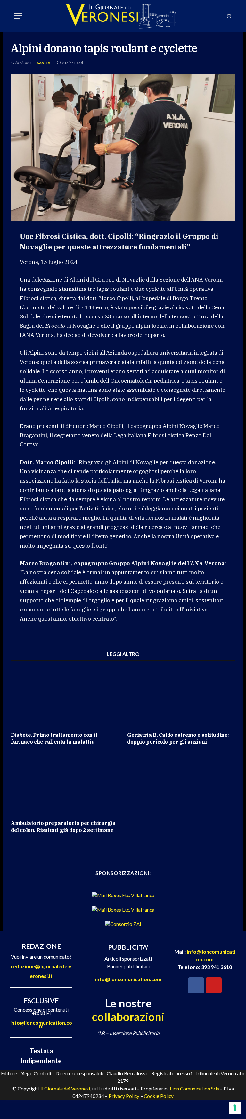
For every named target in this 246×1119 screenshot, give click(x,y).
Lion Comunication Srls (194, 1088)
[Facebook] (196, 985)
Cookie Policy (159, 1096)
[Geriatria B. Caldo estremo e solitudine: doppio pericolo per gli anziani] (181, 696)
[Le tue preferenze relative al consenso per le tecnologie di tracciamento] (235, 1108)
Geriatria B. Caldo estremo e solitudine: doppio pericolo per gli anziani (178, 738)
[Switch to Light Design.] (228, 16)
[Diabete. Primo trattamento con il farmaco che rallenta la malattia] (65, 696)
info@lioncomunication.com (41, 1024)
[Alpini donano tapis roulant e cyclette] (123, 147)
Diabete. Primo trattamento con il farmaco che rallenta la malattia (54, 738)
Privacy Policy (124, 1096)
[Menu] (18, 16)
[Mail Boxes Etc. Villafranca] (123, 895)
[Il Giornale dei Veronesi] (121, 16)
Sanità (43, 63)
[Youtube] (214, 985)
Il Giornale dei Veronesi (65, 1088)
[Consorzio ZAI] (123, 924)
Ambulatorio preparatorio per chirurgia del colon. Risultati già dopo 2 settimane (63, 826)
